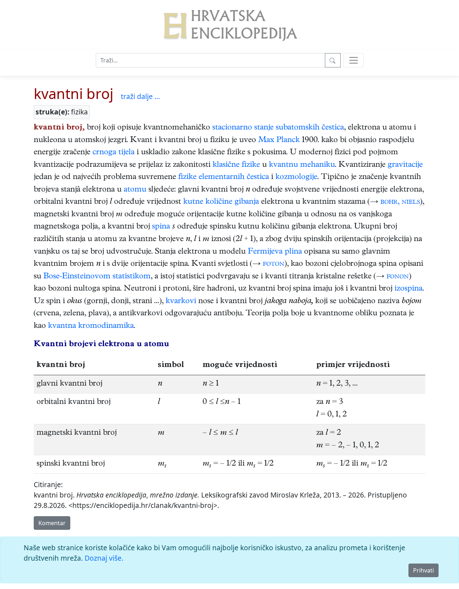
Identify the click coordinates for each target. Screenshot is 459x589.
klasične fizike (236, 165)
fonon (398, 277)
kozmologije (296, 177)
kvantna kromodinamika (91, 326)
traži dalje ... (140, 96)
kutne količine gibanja (221, 202)
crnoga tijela (113, 153)
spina (161, 227)
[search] (354, 60)
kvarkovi (181, 301)
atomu (135, 190)
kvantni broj (73, 93)
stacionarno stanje (243, 128)
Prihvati (423, 570)
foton (273, 264)
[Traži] (333, 60)
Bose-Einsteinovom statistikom (97, 277)
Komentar (52, 523)
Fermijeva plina (275, 252)
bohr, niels (400, 202)
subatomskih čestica (310, 128)
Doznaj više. (104, 558)
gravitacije (405, 165)
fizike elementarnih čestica (223, 177)
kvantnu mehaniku (302, 165)
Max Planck (279, 140)
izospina (408, 289)
